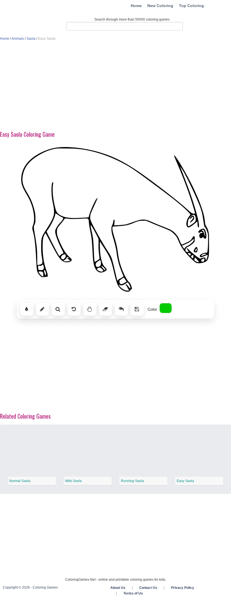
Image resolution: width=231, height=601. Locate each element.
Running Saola (132, 481)
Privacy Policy (182, 588)
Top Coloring (191, 5)
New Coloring (160, 5)
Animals (18, 39)
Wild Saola (73, 481)
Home (136, 5)
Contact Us (148, 588)
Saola (30, 39)
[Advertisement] (115, 86)
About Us (117, 588)
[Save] (137, 309)
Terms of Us (133, 593)
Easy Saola (185, 481)
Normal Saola (19, 481)
